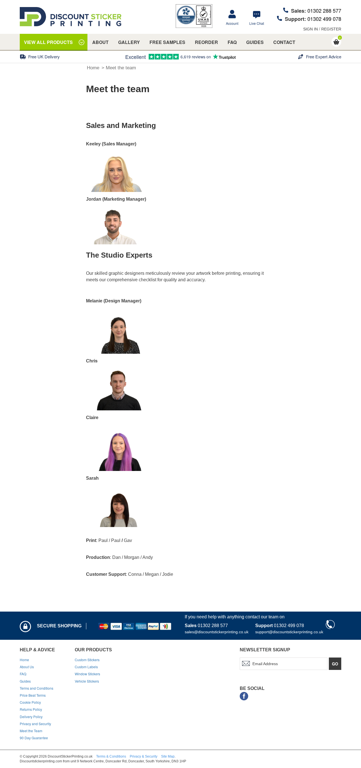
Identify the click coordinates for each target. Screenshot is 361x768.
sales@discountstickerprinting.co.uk (216, 632)
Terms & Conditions (111, 756)
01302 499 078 (324, 18)
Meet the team (121, 67)
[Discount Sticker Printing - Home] (70, 16)
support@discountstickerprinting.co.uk (289, 632)
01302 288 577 (324, 10)
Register (331, 29)
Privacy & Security (143, 756)
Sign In (310, 29)
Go (335, 664)
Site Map (168, 756)
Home (93, 67)
